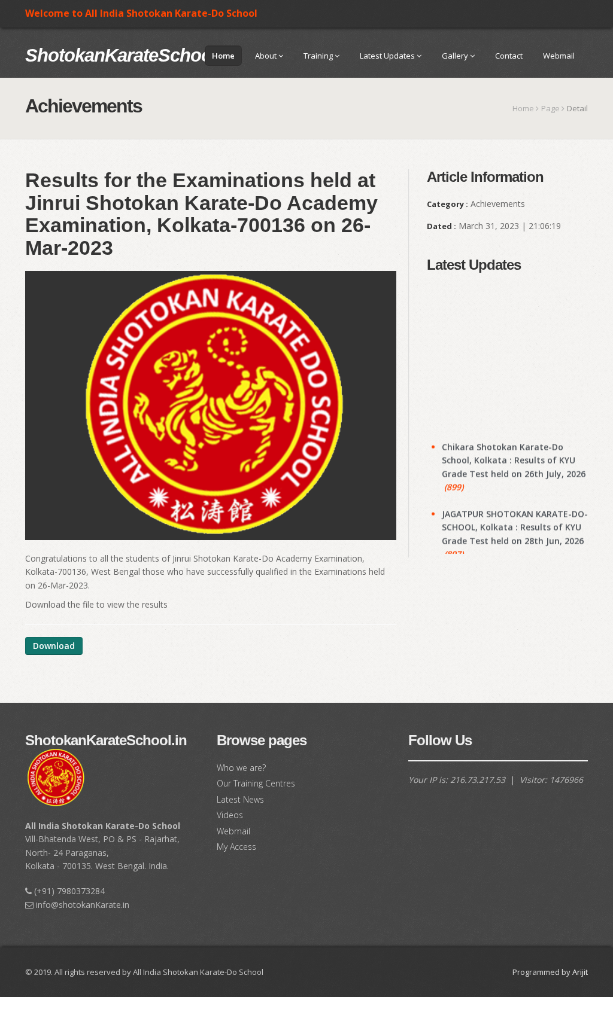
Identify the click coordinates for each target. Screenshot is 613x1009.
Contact (509, 55)
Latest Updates (388, 55)
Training (319, 55)
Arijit (580, 972)
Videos (230, 815)
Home (223, 55)
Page (550, 108)
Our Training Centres (256, 783)
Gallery (456, 55)
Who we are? (241, 767)
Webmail (559, 55)
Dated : (441, 226)
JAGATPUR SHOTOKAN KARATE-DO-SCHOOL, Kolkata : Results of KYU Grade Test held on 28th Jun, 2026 (515, 517)
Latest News (240, 799)
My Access (236, 846)
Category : (447, 204)
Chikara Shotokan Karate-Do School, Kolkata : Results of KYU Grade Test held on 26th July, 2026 (513, 450)
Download (54, 645)
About (266, 55)
